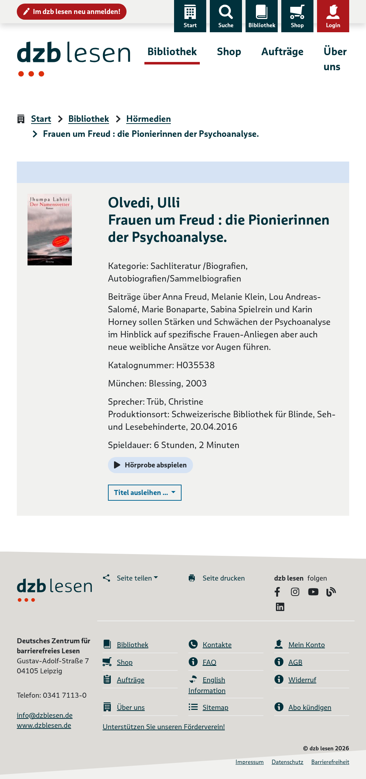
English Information (207, 685)
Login (333, 25)
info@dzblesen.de (45, 715)
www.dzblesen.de (44, 725)
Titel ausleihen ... (148, 492)
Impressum (250, 762)
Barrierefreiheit (330, 762)
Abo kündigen (309, 707)
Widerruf (302, 679)
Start (190, 25)
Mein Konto (306, 644)
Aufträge (282, 51)
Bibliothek (261, 25)
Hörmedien (148, 119)
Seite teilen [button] (134, 578)
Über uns (334, 58)
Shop (297, 25)
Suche (225, 25)
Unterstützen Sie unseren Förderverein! (164, 726)
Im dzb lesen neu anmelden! (76, 11)
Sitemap (215, 707)
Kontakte (217, 644)
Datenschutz (287, 762)
